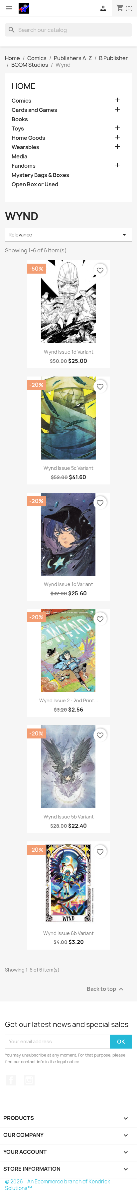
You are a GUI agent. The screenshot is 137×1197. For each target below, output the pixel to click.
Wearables (25, 147)
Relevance (68, 235)
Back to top (106, 989)
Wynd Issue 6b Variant (68, 933)
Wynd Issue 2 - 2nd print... (68, 700)
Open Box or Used (35, 184)
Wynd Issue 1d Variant (68, 352)
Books (20, 119)
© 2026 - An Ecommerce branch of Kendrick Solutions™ (57, 1185)
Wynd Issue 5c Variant (68, 468)
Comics (21, 100)
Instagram (29, 1080)
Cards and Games (34, 110)
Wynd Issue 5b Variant (69, 816)
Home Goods (28, 137)
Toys (18, 128)
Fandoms (24, 165)
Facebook (11, 1080)
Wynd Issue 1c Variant (68, 584)
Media (19, 156)
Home (24, 86)
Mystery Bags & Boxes (40, 175)
